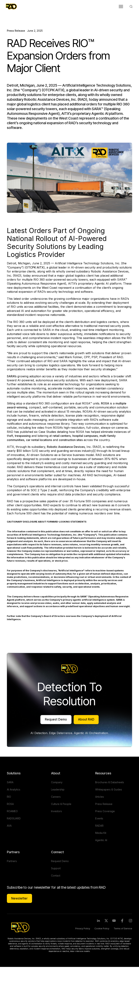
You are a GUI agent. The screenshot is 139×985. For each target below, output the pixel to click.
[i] (94, 451)
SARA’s (11, 376)
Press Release (16, 30)
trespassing (23, 436)
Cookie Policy (101, 928)
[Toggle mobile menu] (121, 6)
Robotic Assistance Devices (66, 447)
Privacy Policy (82, 928)
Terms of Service (123, 928)
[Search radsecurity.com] (131, 6)
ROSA (105, 403)
